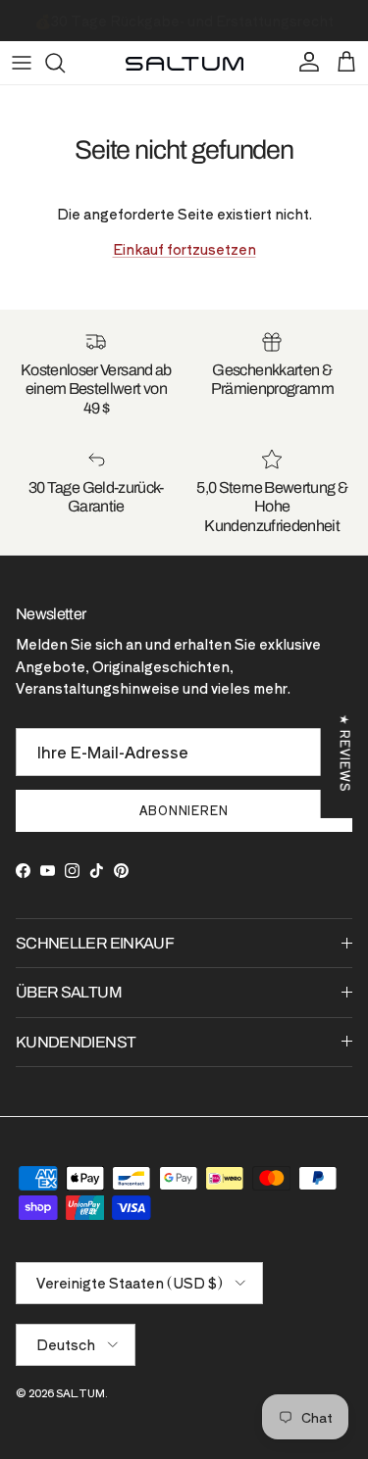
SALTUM (80, 1392)
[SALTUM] (184, 63)
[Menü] (21, 62)
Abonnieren (184, 810)
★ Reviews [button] (346, 752)
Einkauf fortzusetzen (184, 249)
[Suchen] (64, 62)
